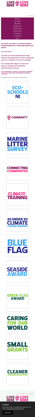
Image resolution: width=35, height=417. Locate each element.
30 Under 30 (17, 33)
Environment (17, 28)
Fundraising (17, 36)
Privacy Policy (31, 393)
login (28, 15)
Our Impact (17, 21)
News (17, 38)
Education (17, 23)
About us (17, 19)
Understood (7, 412)
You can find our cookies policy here (15, 408)
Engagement (17, 26)
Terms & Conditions (21, 393)
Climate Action (17, 31)
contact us (32, 15)
